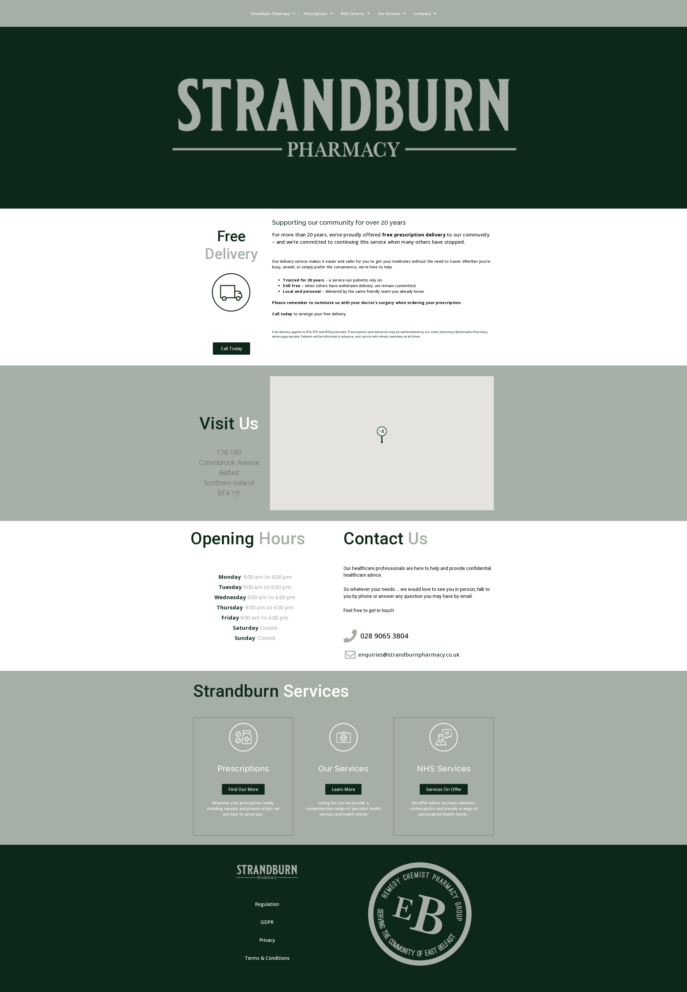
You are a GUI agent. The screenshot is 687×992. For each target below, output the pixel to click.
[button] (231, 348)
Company (422, 13)
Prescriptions (315, 13)
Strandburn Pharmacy (270, 13)
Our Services (389, 13)
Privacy (267, 940)
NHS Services (353, 13)
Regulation (267, 904)
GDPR (267, 922)
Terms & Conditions (267, 958)
